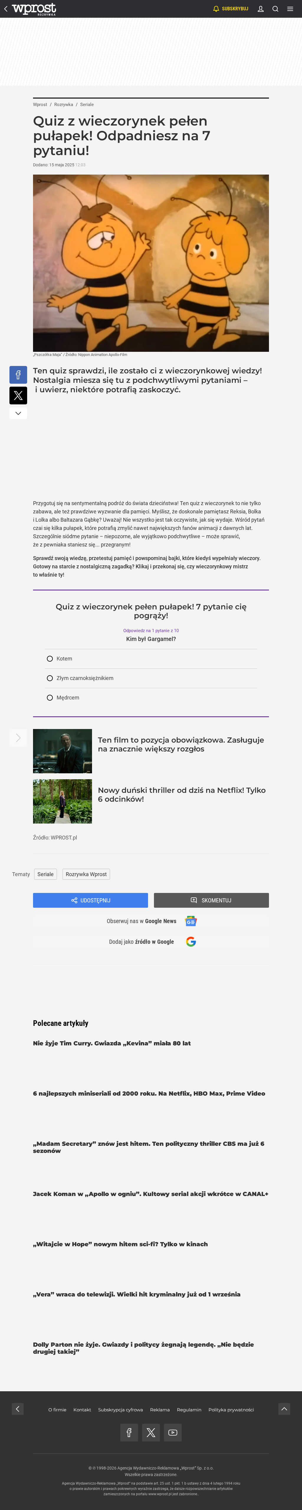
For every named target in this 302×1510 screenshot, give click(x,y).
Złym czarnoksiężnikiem (85, 678)
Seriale (45, 874)
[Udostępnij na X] (18, 395)
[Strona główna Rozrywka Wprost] (34, 9)
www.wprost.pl (160, 1494)
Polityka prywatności (231, 1410)
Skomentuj (217, 900)
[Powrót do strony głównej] (18, 1409)
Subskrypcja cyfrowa (120, 1410)
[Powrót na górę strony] (284, 1409)
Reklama (160, 1410)
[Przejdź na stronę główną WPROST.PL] (6, 9)
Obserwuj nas (141, 921)
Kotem (64, 658)
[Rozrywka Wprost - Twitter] (151, 1432)
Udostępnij (96, 900)
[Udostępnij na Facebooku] (18, 375)
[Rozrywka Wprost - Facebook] (129, 1432)
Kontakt (82, 1410)
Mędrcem (68, 697)
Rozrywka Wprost (86, 874)
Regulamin (189, 1410)
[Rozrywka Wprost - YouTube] (173, 1432)
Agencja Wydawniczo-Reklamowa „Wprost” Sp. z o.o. (165, 1468)
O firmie (57, 1410)
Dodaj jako (141, 941)
